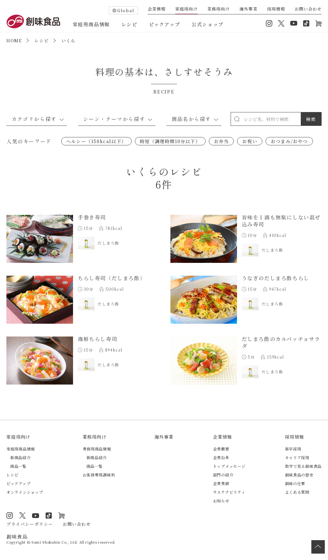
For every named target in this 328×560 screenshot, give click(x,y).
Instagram (269, 23)
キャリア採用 (297, 457)
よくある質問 (297, 492)
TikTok (306, 23)
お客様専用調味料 (99, 474)
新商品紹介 (20, 457)
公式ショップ (208, 24)
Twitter (281, 23)
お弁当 (221, 141)
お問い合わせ (308, 9)
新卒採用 (293, 448)
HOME (14, 40)
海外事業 (248, 9)
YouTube (293, 23)
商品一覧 (18, 466)
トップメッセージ (229, 466)
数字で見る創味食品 (303, 466)
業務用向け (218, 9)
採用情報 (276, 9)
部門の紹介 (223, 474)
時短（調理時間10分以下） (170, 141)
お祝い (249, 141)
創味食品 (33, 21)
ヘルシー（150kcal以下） (96, 141)
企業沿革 (221, 457)
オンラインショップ (318, 23)
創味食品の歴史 (299, 474)
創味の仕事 (295, 483)
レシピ (129, 24)
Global (126, 10)
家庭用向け (186, 9)
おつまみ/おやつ (289, 141)
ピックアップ (164, 24)
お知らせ (221, 500)
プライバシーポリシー (29, 524)
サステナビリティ (229, 492)
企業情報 (157, 9)
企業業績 (221, 483)
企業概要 (221, 448)
